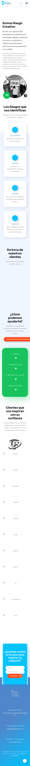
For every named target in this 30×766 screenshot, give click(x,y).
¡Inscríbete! (14, 676)
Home (12, 11)
